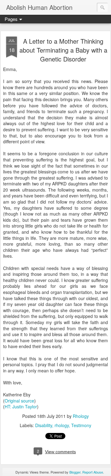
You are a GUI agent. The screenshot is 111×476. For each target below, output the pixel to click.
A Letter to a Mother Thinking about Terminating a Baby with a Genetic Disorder (63, 50)
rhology (62, 425)
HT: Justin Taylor (21, 406)
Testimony (81, 425)
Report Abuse (92, 472)
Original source (19, 401)
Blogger (74, 472)
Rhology (81, 416)
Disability (43, 425)
